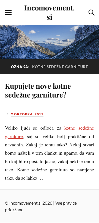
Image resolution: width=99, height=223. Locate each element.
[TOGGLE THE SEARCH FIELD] (90, 12)
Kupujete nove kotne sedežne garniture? (38, 90)
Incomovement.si (49, 12)
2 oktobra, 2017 (27, 114)
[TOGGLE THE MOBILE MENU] (8, 12)
